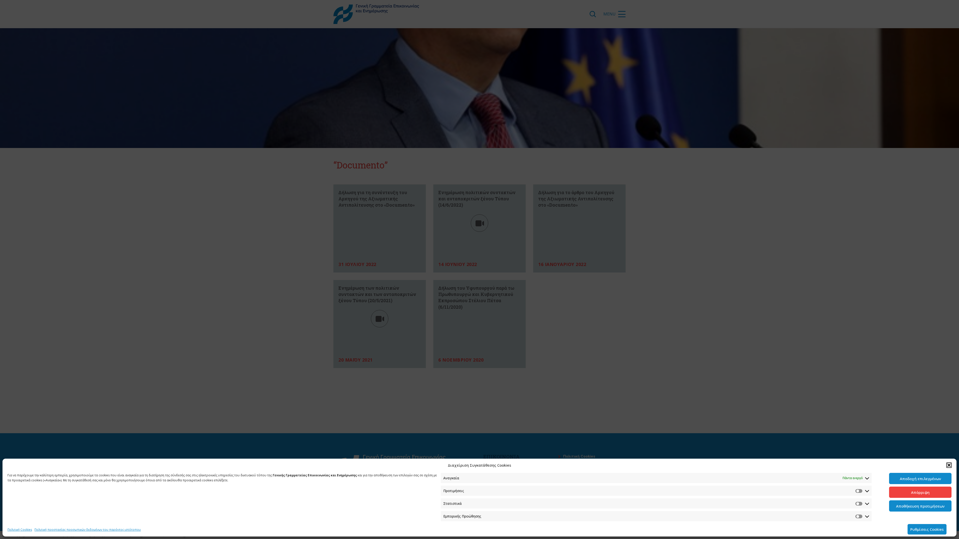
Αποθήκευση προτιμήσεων (920, 506)
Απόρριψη (920, 492)
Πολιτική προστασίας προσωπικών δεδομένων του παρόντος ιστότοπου (87, 530)
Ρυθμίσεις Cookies (927, 529)
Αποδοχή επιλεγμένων (920, 478)
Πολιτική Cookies (19, 530)
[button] (949, 465)
